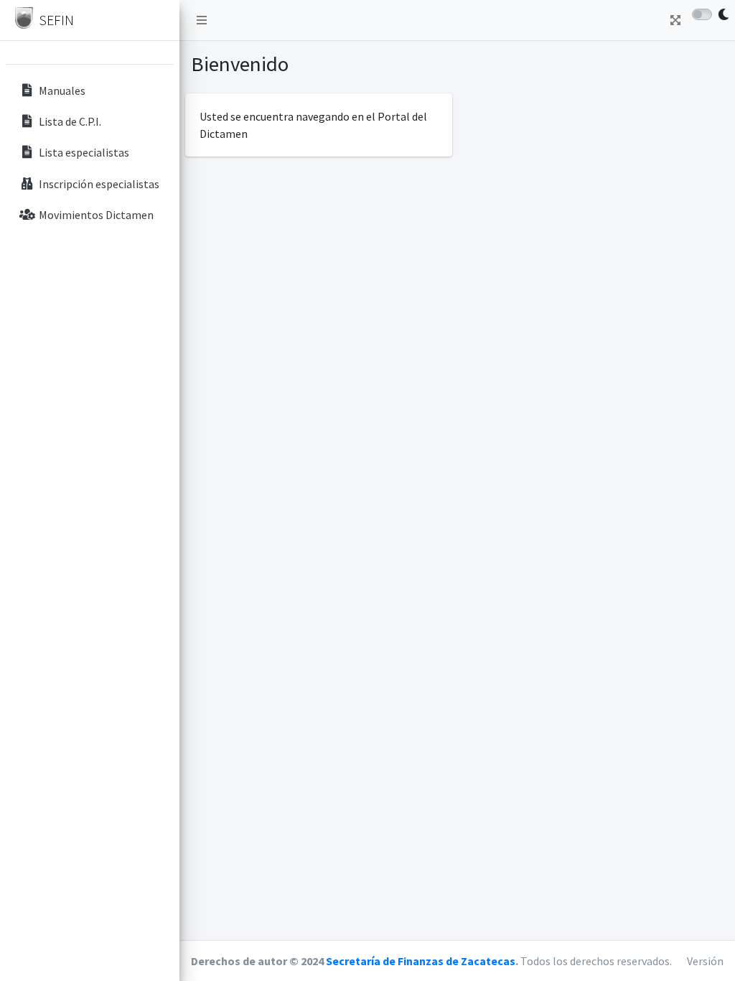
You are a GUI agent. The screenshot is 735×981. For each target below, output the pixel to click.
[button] (201, 20)
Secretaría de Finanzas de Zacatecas (420, 961)
